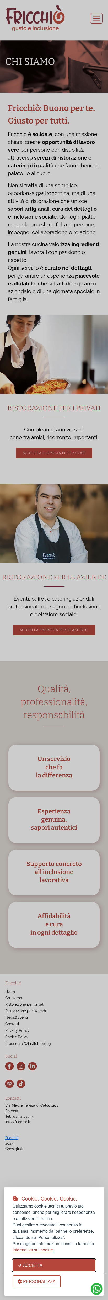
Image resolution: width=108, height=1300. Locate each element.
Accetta (32, 1265)
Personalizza (39, 1281)
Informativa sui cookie (33, 1250)
